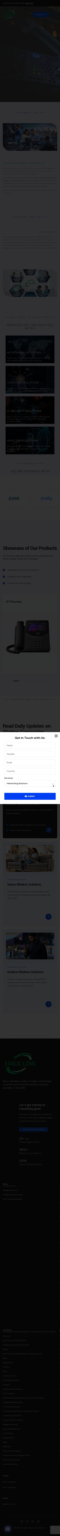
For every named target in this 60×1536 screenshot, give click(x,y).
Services (8, 778)
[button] (56, 736)
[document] (30, 768)
